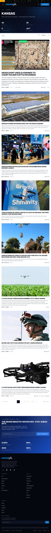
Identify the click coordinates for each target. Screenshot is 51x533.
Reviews (28, 495)
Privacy (35, 530)
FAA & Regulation (30, 485)
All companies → (5, 490)
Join (47, 522)
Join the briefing (42, 433)
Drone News (29, 476)
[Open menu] (3, 4)
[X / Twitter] (3, 470)
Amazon (3, 485)
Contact (3, 505)
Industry (28, 497)
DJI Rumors (28, 481)
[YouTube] (10, 470)
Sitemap (44, 530)
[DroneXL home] (11, 4)
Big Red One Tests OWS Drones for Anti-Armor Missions (22, 343)
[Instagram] (14, 470)
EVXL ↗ (3, 512)
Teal (2, 488)
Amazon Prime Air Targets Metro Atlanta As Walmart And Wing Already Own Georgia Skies (25, 213)
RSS (48, 530)
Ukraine (28, 490)
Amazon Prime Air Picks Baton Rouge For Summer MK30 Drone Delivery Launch (24, 167)
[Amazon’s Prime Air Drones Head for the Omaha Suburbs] (25, 106)
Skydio (3, 481)
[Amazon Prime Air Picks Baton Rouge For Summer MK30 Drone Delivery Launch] (25, 149)
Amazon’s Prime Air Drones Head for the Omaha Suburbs (22, 123)
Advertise (4, 507)
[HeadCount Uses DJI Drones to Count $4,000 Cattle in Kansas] (25, 55)
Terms (40, 530)
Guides (27, 483)
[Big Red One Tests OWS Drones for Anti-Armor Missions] (25, 326)
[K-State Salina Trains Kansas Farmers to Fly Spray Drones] (25, 281)
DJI (2, 476)
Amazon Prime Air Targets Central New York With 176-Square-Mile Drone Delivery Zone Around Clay (25, 256)
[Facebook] (6, 470)
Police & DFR (29, 488)
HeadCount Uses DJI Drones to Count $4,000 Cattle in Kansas (19, 74)
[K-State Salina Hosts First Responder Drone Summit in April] (25, 370)
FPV (27, 492)
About (3, 503)
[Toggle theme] (38, 4)
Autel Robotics (5, 478)
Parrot (3, 483)
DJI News (28, 478)
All (3, 35)
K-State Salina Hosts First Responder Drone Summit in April (24, 387)
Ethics (3, 510)
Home (3, 9)
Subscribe (45, 4)
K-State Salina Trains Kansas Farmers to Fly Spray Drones (23, 298)
